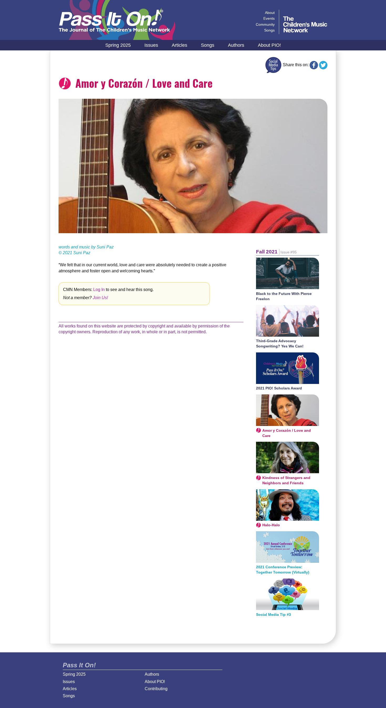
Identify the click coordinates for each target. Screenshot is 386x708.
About (270, 13)
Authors (236, 45)
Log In (99, 289)
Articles (179, 45)
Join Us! (100, 297)
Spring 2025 (118, 45)
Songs (207, 45)
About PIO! (269, 45)
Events (269, 18)
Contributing (156, 688)
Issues (151, 45)
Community (265, 24)
